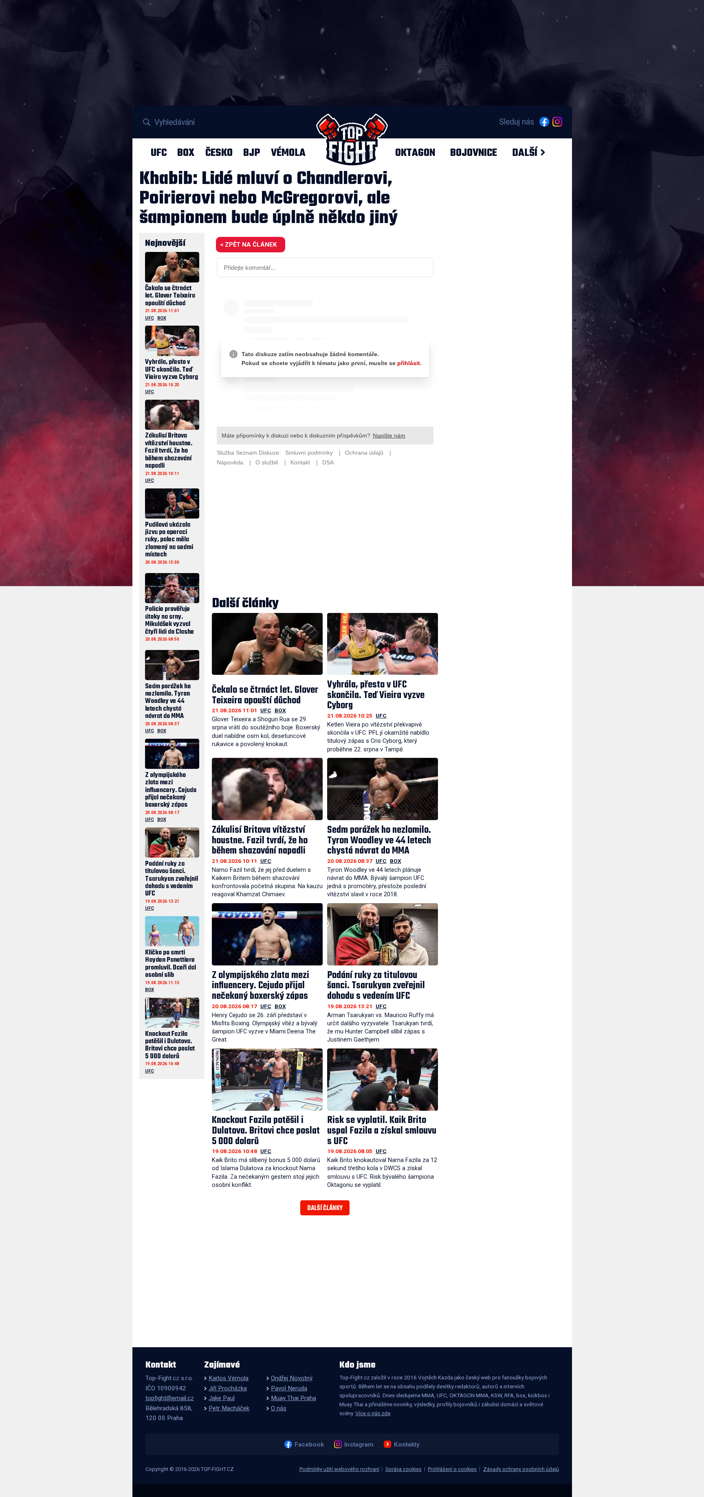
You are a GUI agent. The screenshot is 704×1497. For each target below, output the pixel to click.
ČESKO (219, 152)
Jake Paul (222, 1398)
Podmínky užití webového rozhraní (339, 1469)
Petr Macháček (229, 1408)
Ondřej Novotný (291, 1378)
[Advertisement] (325, 532)
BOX (185, 152)
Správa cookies (403, 1469)
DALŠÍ (524, 152)
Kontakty (406, 1444)
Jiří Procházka (228, 1388)
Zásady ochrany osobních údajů (521, 1469)
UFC (159, 152)
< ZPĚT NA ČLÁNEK (248, 244)
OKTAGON (415, 152)
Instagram (358, 1444)
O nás (278, 1408)
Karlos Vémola (229, 1378)
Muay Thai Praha (293, 1398)
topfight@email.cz (169, 1398)
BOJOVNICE (473, 152)
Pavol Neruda (289, 1388)
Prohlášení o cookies (452, 1469)
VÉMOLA (288, 152)
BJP (251, 152)
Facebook (309, 1444)
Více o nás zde (372, 1413)
